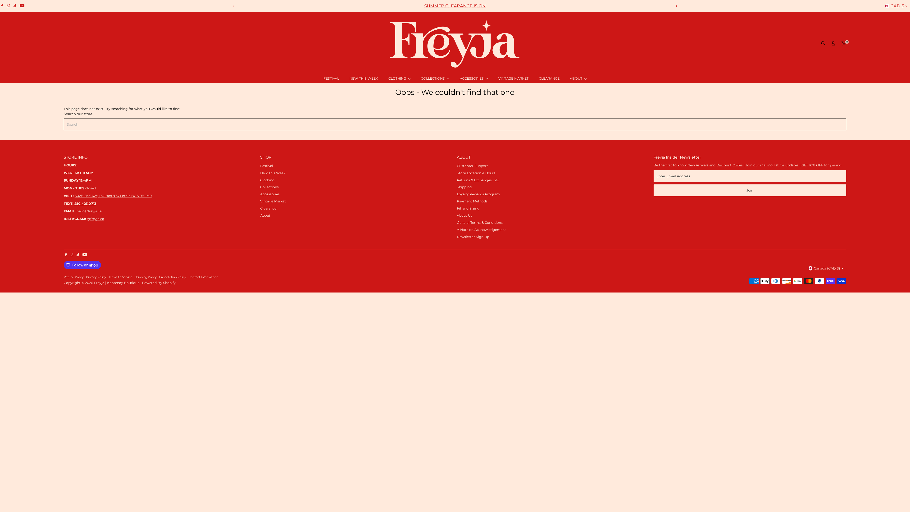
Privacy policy (96, 277)
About (576, 78)
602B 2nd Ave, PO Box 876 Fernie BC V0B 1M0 (113, 196)
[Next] (676, 6)
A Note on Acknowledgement (481, 230)
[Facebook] (2, 6)
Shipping (464, 187)
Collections (433, 78)
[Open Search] (823, 43)
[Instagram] (8, 6)
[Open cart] (843, 43)
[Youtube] (22, 6)
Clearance (549, 78)
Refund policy (74, 277)
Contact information (203, 277)
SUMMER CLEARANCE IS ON (455, 6)
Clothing (397, 78)
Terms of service (120, 277)
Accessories (472, 78)
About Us (464, 215)
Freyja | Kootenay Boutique (116, 283)
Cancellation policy (172, 277)
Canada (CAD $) (827, 268)
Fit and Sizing (468, 208)
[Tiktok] (14, 6)
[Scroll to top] (900, 499)
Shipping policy (146, 277)
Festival (331, 78)
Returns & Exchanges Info (478, 180)
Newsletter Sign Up (473, 237)
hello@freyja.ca (89, 211)
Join (749, 190)
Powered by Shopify (159, 283)
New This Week (364, 78)
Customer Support (472, 166)
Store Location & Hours (476, 173)
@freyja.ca (95, 219)
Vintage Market (513, 78)
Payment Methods (472, 201)
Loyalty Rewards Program (478, 194)
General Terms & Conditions (480, 222)
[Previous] (233, 6)
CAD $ (897, 6)
